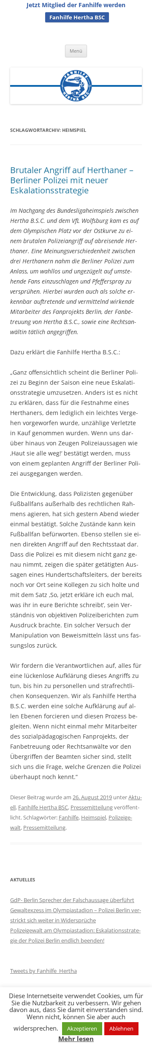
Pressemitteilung (92, 807)
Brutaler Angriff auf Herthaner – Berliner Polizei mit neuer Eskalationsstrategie (71, 180)
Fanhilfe (69, 817)
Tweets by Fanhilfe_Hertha (43, 971)
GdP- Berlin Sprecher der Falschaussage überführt (72, 900)
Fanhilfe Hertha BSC (77, 17)
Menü (76, 51)
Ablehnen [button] (121, 1028)
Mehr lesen (76, 1039)
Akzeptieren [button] (82, 1028)
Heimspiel (93, 817)
